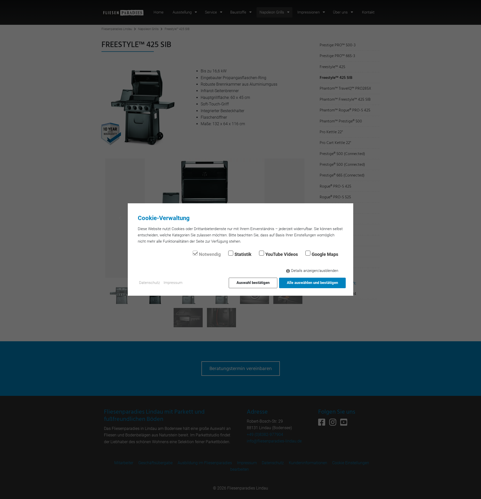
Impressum (173, 282)
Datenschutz (149, 282)
